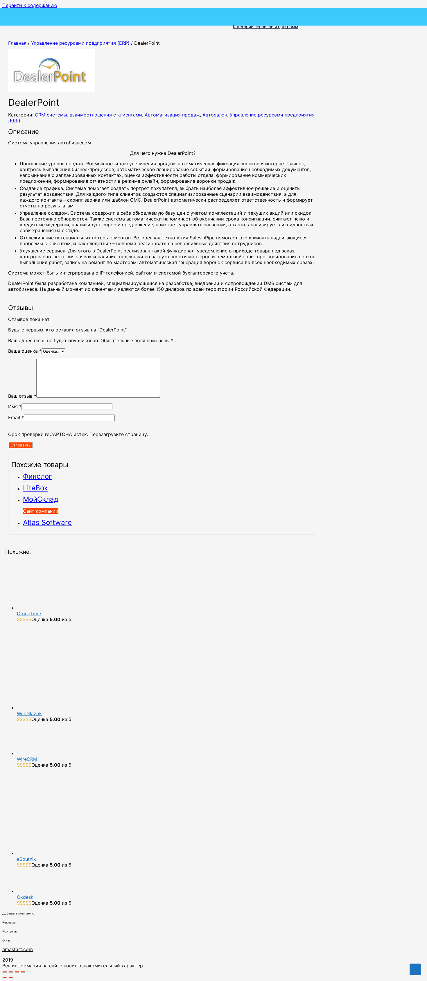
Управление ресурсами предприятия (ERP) (80, 43)
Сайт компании (40, 511)
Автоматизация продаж (172, 115)
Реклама (8, 922)
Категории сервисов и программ (265, 26)
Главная (17, 43)
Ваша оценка (25, 351)
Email (16, 417)
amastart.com (17, 949)
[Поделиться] (17, 972)
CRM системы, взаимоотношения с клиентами (88, 115)
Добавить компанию (18, 913)
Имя (14, 406)
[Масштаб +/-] (4, 972)
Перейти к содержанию (29, 5)
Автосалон (214, 115)
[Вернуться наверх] (415, 969)
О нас (6, 940)
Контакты (9, 931)
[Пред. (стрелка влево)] (4, 977)
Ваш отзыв (22, 396)
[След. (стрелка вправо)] (10, 977)
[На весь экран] (10, 972)
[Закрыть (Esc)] (23, 972)
